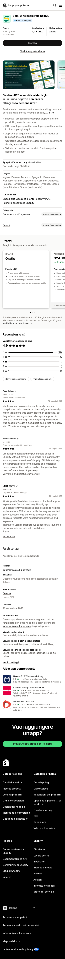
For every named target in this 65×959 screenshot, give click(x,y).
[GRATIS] (30, 312)
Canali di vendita (12, 782)
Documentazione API (15, 858)
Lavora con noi (42, 855)
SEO (36, 816)
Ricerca (7, 877)
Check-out (9, 198)
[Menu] (60, 5)
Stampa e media (43, 867)
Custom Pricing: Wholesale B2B (28, 687)
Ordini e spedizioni (13, 800)
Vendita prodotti (12, 794)
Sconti (6, 225)
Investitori (39, 861)
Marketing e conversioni (16, 812)
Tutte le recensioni (42, 379)
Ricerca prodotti (12, 788)
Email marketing (43, 810)
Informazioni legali (44, 885)
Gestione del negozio (15, 818)
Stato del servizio (44, 891)
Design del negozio (14, 806)
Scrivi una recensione (16, 379)
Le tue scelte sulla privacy (18, 949)
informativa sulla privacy (17, 626)
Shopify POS (43, 198)
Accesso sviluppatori (15, 917)
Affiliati (38, 879)
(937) (40, 31)
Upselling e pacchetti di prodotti (47, 802)
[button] (32, 679)
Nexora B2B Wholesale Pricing (28, 676)
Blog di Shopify (11, 870)
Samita (52, 31)
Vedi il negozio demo (32, 51)
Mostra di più (9, 536)
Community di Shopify (15, 864)
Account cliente (25, 198)
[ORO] (34, 312)
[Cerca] (54, 5)
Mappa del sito (11, 941)
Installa (32, 43)
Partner (38, 873)
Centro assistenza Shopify (13, 851)
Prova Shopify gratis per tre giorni (32, 743)
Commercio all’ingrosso (16, 214)
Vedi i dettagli (11, 662)
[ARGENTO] (32, 312)
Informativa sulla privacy (17, 569)
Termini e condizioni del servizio (21, 925)
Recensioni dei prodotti (47, 794)
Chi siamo (39, 849)
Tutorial (7, 574)
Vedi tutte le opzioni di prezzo (17, 323)
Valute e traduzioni (45, 828)
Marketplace (41, 788)
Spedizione (40, 822)
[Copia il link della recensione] (15, 391)
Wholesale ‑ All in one (23, 701)
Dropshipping (41, 782)
